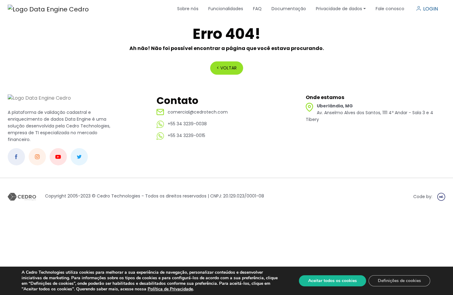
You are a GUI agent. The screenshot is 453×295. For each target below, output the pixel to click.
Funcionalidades (225, 9)
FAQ (257, 9)
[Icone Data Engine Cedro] (48, 8)
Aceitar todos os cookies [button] (332, 281)
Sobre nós (187, 9)
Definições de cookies (399, 281)
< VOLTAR (227, 68)
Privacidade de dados (339, 9)
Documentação (288, 9)
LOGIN (430, 8)
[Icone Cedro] (39, 101)
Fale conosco (390, 9)
